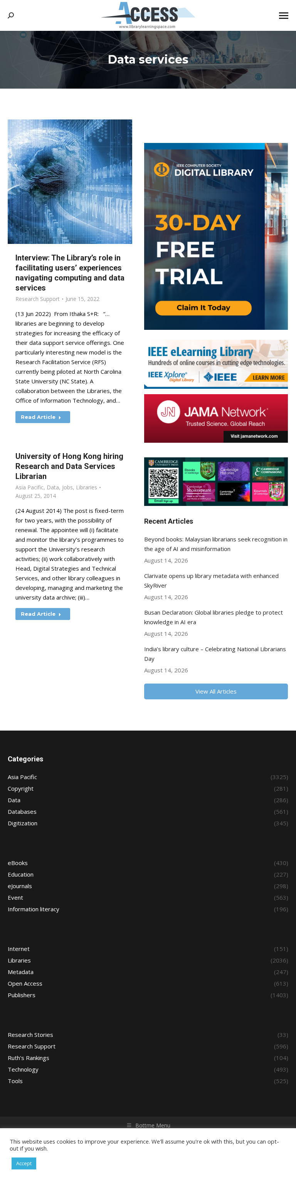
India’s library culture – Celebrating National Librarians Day (215, 653)
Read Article (38, 417)
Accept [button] (24, 1163)
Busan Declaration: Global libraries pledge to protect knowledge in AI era (213, 617)
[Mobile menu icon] (283, 15)
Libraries (86, 487)
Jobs (67, 487)
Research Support (37, 298)
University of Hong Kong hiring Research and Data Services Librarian (69, 466)
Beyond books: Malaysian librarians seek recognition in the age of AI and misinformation (216, 544)
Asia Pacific (29, 487)
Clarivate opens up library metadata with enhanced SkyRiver (211, 580)
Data (53, 487)
